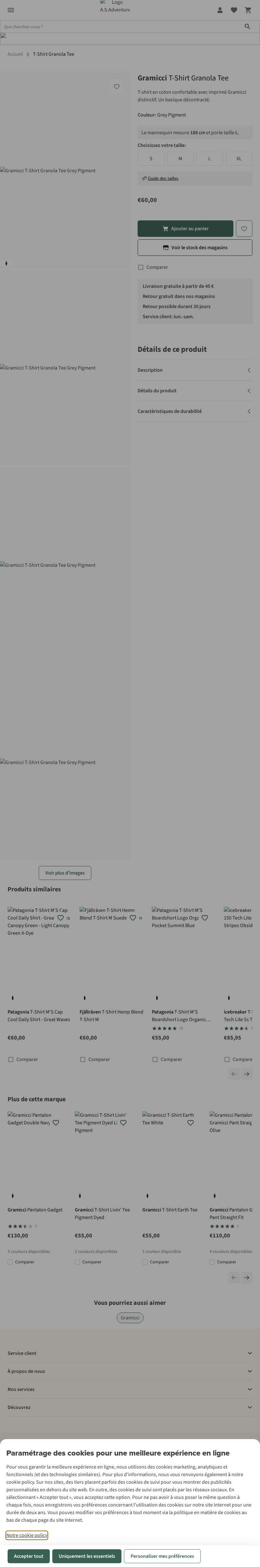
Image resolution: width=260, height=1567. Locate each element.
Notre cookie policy (26, 1535)
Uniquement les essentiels (87, 1556)
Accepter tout (28, 1556)
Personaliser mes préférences (162, 1556)
